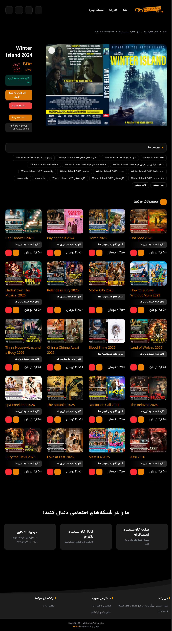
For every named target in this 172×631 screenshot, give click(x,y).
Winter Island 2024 (153, 158)
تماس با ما (48, 606)
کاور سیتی (140, 185)
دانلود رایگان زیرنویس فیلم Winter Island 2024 (138, 165)
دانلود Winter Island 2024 (44, 165)
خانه (125, 10)
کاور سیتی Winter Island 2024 (68, 178)
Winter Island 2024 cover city (147, 178)
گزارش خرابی (16, 67)
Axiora (76, 626)
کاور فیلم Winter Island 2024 (120, 158)
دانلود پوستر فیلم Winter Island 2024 (85, 165)
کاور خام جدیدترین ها (129, 32)
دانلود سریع (19, 106)
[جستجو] (9, 10)
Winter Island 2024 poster (74, 171)
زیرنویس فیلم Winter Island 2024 (33, 158)
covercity (40, 178)
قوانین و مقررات (101, 606)
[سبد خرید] (19, 10)
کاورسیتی (158, 185)
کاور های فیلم (151, 32)
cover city (22, 178)
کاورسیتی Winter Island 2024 (108, 178)
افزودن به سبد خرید (17, 95)
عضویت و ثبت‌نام (101, 612)
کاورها (113, 10)
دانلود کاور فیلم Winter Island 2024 (78, 158)
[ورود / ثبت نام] (38, 10)
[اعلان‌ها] (29, 10)
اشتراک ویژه (96, 10)
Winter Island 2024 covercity (37, 171)
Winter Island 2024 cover (110, 171)
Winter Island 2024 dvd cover (147, 171)
